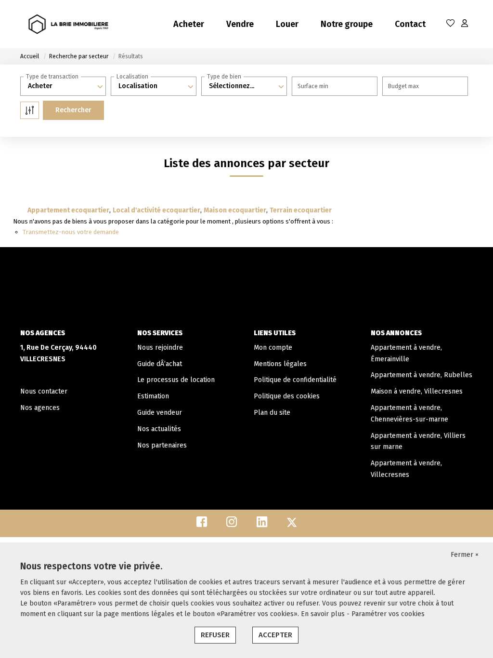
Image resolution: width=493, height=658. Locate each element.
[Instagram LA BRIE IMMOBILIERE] (232, 524)
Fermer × (465, 555)
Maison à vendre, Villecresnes (417, 391)
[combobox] (63, 86)
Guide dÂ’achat (159, 364)
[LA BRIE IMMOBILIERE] (68, 24)
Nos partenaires (162, 445)
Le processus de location (176, 380)
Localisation (132, 76)
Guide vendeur (159, 412)
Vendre (240, 24)
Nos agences (40, 408)
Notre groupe (347, 24)
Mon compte (273, 347)
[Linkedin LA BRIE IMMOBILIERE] (262, 524)
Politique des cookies (287, 396)
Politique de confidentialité (295, 380)
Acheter (188, 24)
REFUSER (215, 635)
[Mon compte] (464, 23)
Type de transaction (52, 76)
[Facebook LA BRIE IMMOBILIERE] (202, 524)
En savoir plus (324, 614)
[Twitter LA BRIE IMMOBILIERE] (292, 524)
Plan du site (272, 412)
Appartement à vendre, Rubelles (421, 375)
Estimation (153, 396)
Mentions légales (280, 364)
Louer (287, 24)
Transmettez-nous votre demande (71, 232)
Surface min (313, 86)
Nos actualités (159, 429)
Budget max (403, 86)
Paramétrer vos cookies (388, 614)
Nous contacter (43, 391)
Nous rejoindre (160, 347)
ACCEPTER (275, 635)
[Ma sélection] (450, 23)
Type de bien (224, 76)
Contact (410, 24)
